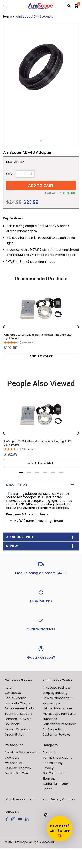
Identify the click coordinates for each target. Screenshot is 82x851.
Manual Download (18, 729)
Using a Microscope (57, 708)
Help (8, 687)
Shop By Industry (55, 693)
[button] (59, 828)
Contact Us (13, 693)
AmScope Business (57, 687)
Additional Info (19, 537)
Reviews (13, 546)
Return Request (16, 698)
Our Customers (54, 773)
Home (7, 16)
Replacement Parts (19, 708)
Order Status (14, 734)
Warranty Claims (17, 703)
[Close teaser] (46, 815)
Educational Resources (59, 724)
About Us (49, 752)
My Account (14, 763)
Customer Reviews (56, 734)
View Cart (12, 757)
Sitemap (49, 778)
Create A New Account (22, 752)
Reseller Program (18, 768)
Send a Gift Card (17, 773)
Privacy (48, 768)
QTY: (9, 174)
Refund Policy (53, 763)
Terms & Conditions (57, 757)
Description (16, 485)
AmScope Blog (53, 729)
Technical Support (18, 714)
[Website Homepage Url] (41, 6)
